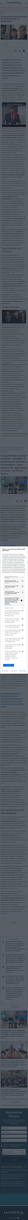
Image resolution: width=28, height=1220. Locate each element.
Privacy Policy (22, 670)
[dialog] (14, 610)
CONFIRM (8, 665)
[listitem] (14, 577)
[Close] (24, 549)
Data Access (14, 670)
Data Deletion (5, 670)
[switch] (22, 581)
